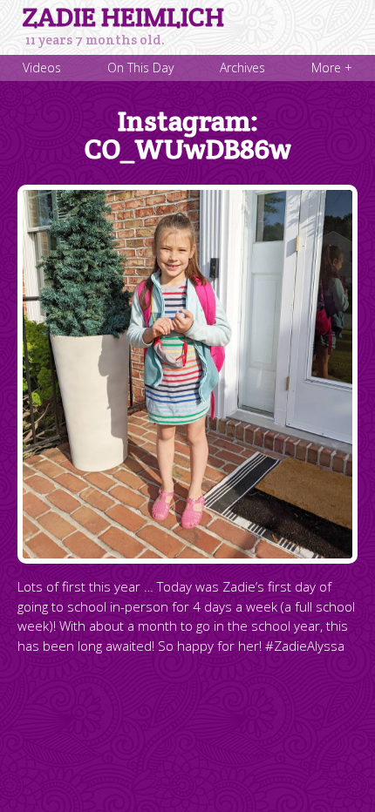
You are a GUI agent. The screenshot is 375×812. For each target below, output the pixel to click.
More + (331, 67)
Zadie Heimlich (123, 17)
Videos (42, 67)
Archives (242, 67)
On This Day (140, 67)
